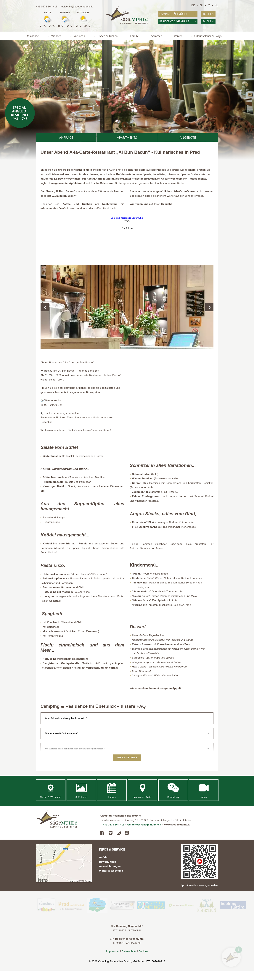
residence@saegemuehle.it (76, 6)
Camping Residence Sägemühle (127, 217)
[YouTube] (127, 832)
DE (193, 5)
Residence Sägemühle (174, 21)
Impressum (113, 951)
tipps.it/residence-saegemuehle (199, 885)
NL (216, 5)
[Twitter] (110, 832)
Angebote (188, 137)
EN (201, 5)
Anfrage (66, 137)
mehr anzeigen (125, 757)
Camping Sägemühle (173, 14)
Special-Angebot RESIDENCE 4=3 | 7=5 (20, 113)
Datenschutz (129, 951)
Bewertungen (107, 861)
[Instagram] (119, 832)
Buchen (208, 14)
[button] (127, 307)
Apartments (127, 137)
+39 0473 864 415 (46, 6)
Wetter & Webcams (111, 870)
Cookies (143, 951)
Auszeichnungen (110, 866)
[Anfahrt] (64, 863)
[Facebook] (103, 832)
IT (209, 5)
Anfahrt (104, 857)
